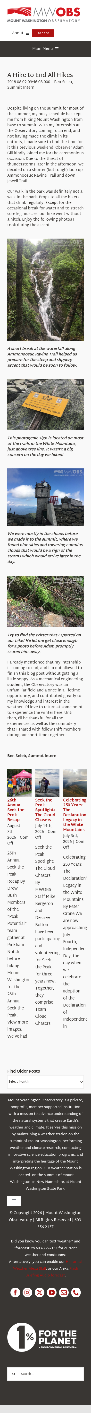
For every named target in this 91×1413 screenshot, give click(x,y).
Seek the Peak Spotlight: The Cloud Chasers (45, 810)
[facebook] (15, 1292)
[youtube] (52, 1292)
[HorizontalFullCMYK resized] (43, 9)
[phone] (76, 1292)
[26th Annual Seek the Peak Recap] (24, 783)
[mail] (64, 1292)
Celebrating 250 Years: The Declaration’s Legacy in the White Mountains (76, 815)
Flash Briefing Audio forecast (51, 1272)
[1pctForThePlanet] (41, 1324)
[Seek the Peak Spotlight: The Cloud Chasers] (52, 783)
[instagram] (27, 1292)
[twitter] (39, 1292)
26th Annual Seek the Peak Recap (16, 810)
